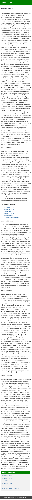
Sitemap (26, 497)
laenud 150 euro (8, 211)
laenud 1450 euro (9, 213)
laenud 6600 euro (7, 483)
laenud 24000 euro (9, 207)
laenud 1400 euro (7, 480)
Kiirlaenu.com (6, 2)
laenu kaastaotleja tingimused (12, 217)
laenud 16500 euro (7, 478)
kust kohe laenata (7, 486)
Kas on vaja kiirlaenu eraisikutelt (11, 488)
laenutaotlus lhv (8, 215)
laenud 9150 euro (7, 475)
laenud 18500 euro (9, 209)
